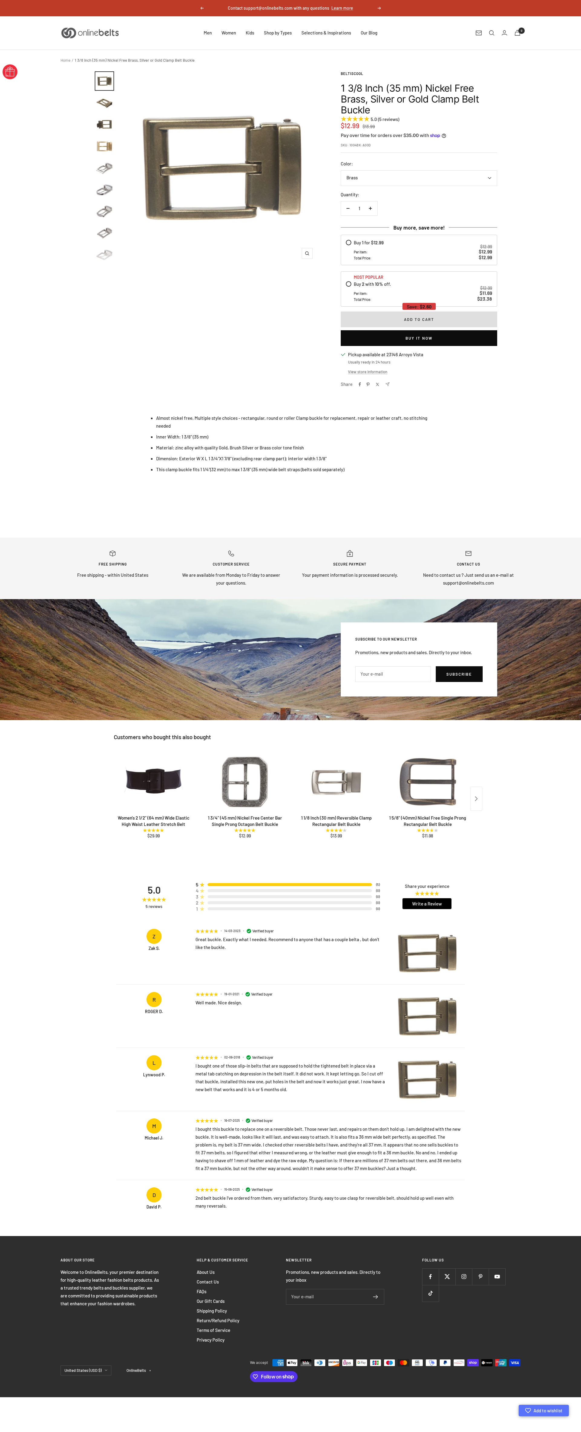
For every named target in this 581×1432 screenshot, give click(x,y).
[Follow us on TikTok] (430, 1293)
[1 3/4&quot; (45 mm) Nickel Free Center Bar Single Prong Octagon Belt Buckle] (244, 782)
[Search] (491, 33)
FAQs (201, 1291)
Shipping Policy (212, 1310)
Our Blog (369, 32)
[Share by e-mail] (387, 384)
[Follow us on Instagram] (463, 1276)
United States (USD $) (83, 1370)
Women (229, 32)
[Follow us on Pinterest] (480, 1276)
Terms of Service (213, 1330)
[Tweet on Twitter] (377, 384)
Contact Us (208, 1281)
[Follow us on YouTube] (497, 1276)
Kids (250, 32)
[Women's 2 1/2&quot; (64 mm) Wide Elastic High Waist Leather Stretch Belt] (153, 782)
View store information (367, 371)
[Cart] (517, 33)
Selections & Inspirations (326, 32)
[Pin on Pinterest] (367, 384)
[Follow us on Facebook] (430, 1276)
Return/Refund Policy (218, 1320)
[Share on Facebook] (360, 384)
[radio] (419, 250)
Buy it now (418, 338)
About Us (206, 1272)
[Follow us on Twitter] (447, 1276)
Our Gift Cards (211, 1301)
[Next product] (476, 799)
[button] (544, 1410)
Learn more (342, 8)
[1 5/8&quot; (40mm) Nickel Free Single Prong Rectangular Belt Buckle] (427, 782)
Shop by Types (278, 32)
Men (208, 32)
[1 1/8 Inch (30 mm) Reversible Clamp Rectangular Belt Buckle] (336, 782)
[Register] (375, 1297)
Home (66, 60)
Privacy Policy (211, 1339)
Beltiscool (352, 73)
